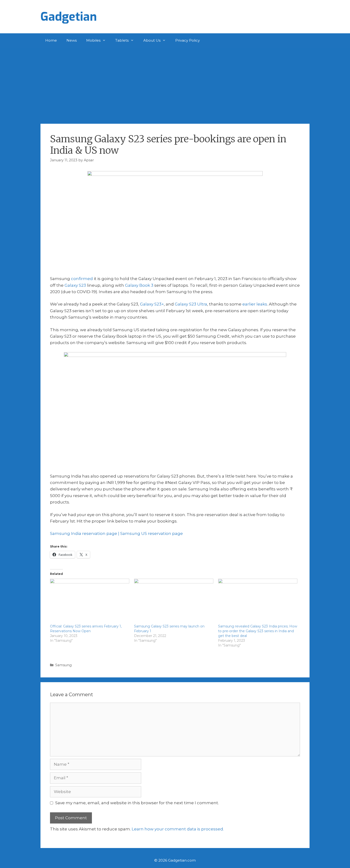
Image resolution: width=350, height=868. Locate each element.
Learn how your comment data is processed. (178, 829)
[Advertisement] (175, 83)
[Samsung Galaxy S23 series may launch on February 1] (173, 601)
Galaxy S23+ (152, 304)
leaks (261, 304)
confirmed (82, 278)
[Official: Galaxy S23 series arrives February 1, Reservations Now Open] (89, 601)
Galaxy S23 (75, 285)
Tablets (122, 40)
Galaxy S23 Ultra (191, 304)
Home (51, 40)
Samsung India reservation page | (85, 533)
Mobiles (93, 40)
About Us (151, 40)
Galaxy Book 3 (139, 285)
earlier (248, 304)
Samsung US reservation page (151, 533)
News (71, 40)
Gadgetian (68, 17)
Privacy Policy (187, 40)
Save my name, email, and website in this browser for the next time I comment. (137, 802)
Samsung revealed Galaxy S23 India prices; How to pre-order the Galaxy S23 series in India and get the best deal (257, 631)
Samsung (63, 665)
